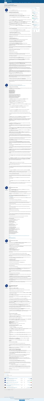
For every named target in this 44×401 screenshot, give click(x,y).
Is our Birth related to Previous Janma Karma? (11, 387)
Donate (22, 2)
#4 (31, 239)
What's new (8, 2)
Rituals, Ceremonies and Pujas (36, 23)
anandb (29, 382)
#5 (31, 284)
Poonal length (34, 15)
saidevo (5, 6)
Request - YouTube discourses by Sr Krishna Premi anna (35, 19)
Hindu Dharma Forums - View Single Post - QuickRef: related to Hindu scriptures (17, 85)
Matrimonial (25, 2)
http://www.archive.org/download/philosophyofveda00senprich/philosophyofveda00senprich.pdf (19, 235)
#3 (31, 186)
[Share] (30, 186)
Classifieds (29, 2)
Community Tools (15, 2)
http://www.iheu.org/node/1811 (12, 237)
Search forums (8, 3)
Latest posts (34, 11)
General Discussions (35, 14)
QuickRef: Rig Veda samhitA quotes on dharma (11, 378)
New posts (5, 3)
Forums (5, 2)
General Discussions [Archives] (12, 383)
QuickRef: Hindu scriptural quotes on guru (11, 380)
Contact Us (20, 2)
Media (11, 2)
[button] (10, 2)
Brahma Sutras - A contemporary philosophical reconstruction (36, 25)
